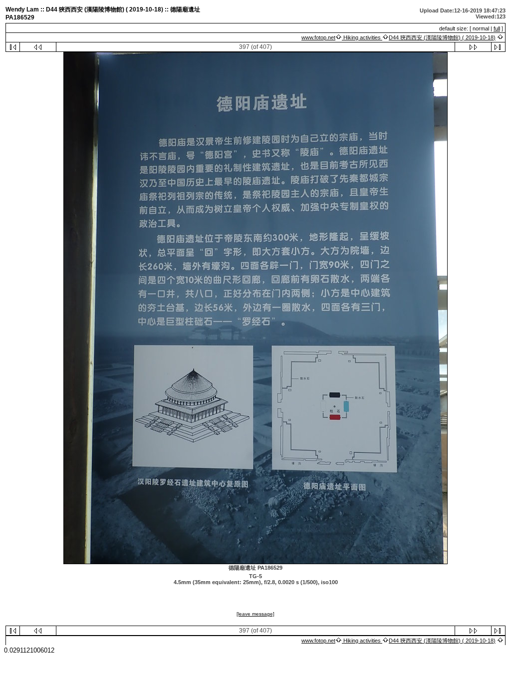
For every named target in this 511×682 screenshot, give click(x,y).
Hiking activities (362, 37)
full (497, 28)
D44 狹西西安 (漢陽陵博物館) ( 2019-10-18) (442, 37)
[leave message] (255, 614)
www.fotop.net (318, 37)
